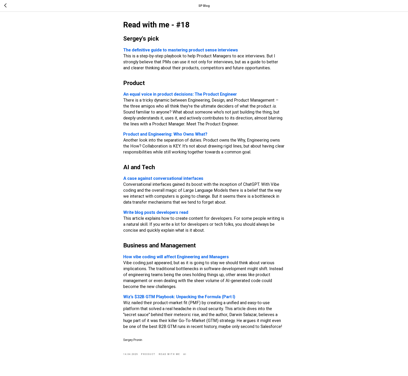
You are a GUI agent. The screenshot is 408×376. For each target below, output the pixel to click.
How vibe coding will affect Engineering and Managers (176, 256)
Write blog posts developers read (155, 212)
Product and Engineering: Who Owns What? (165, 134)
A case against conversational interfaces (163, 178)
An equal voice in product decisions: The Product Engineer (180, 94)
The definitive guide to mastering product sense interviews (180, 49)
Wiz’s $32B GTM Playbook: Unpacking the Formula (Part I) (179, 296)
